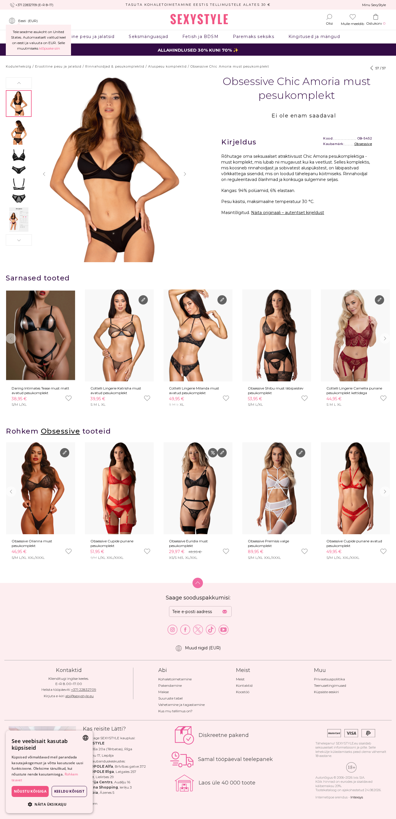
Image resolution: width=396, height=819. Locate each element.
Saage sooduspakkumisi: (198, 598)
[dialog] (49, 772)
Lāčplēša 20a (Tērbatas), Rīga (107, 749)
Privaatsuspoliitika (329, 679)
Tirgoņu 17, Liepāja (98, 755)
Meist (240, 679)
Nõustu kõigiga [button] (30, 791)
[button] (19, 83)
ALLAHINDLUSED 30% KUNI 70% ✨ (198, 50)
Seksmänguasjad (149, 36)
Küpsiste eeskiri (326, 692)
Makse (163, 692)
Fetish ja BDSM (200, 36)
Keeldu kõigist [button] (69, 791)
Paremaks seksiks (253, 36)
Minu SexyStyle (374, 5)
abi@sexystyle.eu (79, 696)
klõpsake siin (49, 48)
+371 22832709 (83, 689)
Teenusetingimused (330, 685)
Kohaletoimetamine (175, 679)
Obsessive (363, 144)
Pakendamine (170, 685)
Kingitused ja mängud (314, 36)
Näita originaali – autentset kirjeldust (287, 212)
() (28, 21)
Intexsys (356, 797)
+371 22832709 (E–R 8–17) (34, 5)
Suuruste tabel (170, 698)
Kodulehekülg (18, 66)
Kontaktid (244, 685)
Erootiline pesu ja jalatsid (85, 36)
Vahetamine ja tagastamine (181, 704)
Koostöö (242, 692)
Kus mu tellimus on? (175, 711)
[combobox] (85, 738)
